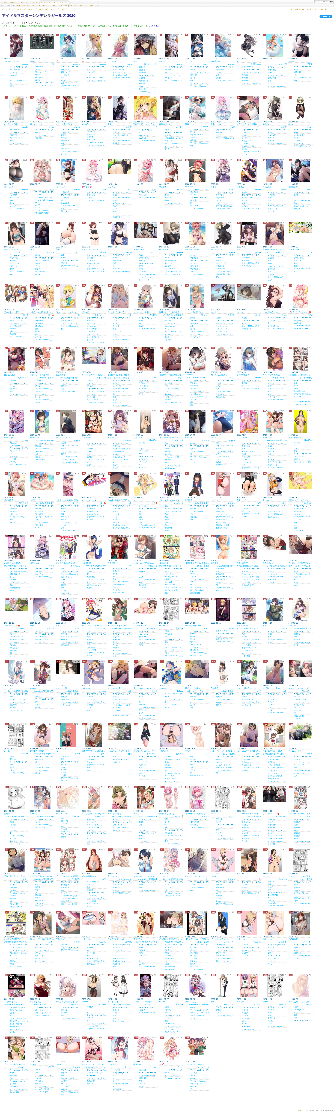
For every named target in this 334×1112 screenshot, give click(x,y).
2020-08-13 (216, 372)
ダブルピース (298, 531)
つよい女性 (168, 582)
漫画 (166, 443)
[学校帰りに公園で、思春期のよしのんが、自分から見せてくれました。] (120, 359)
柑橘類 (296, 266)
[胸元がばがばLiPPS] (197, 605)
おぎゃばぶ (34, 563)
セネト (258, 127)
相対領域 (297, 209)
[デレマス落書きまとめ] (120, 609)
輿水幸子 (297, 571)
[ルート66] (223, 292)
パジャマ (193, 702)
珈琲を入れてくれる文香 (169, 312)
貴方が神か (143, 89)
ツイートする (325, 16)
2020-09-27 (216, 874)
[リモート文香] (68, 667)
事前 (11, 391)
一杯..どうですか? (115, 814)
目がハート (91, 762)
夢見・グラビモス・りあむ (174, 656)
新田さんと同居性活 (12, 249)
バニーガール (143, 634)
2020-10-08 (86, 748)
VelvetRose (86, 124)
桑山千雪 (13, 334)
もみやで (245, 571)
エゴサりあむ (242, 437)
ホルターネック (40, 272)
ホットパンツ (14, 198)
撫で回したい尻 (170, 779)
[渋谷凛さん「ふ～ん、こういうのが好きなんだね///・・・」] (145, 735)
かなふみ (116, 587)
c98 (36, 885)
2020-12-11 (190, 686)
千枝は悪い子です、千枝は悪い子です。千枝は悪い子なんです (16, 876)
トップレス (143, 838)
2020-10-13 (61, 623)
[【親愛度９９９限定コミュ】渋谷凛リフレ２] (300, 359)
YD (53, 64)
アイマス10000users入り (18, 80)
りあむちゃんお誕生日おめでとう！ (94, 814)
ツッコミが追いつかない (250, 642)
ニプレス (193, 462)
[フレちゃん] (120, 45)
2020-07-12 (112, 623)
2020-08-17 (138, 686)
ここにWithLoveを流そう (70, 896)
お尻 (166, 770)
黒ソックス (298, 639)
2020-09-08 (138, 309)
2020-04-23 (190, 623)
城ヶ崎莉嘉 (39, 321)
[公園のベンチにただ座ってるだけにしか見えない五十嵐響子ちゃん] (171, 359)
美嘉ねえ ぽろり (192, 249)
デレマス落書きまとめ (117, 625)
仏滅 (243, 634)
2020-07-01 (190, 121)
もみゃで (163, 688)
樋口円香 (90, 258)
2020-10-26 (164, 748)
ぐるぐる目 (246, 656)
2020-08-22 (267, 560)
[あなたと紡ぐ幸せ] (16, 108)
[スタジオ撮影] (145, 229)
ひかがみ (38, 337)
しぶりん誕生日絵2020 (246, 688)
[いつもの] (249, 292)
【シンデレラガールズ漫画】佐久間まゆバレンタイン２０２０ (68, 876)
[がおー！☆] (145, 484)
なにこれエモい (66, 781)
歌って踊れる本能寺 (197, 590)
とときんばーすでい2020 (143, 563)
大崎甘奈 (13, 331)
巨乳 (11, 453)
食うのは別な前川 (248, 585)
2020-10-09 (9, 309)
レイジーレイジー (11, 61)
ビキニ (192, 770)
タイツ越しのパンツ (172, 269)
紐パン (167, 841)
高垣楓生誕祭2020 (171, 260)
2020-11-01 (86, 686)
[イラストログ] (145, 44)
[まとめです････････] (171, 547)
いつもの (240, 312)
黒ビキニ (64, 211)
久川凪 (244, 135)
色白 (295, 80)
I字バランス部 (143, 451)
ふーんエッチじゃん (223, 765)
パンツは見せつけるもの (121, 705)
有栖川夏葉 (272, 70)
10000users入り (144, 92)
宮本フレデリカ (15, 70)
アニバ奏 (188, 61)
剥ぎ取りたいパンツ (172, 397)
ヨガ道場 (205, 816)
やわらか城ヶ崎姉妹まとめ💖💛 (42, 312)
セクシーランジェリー (146, 277)
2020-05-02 (190, 874)
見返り (115, 206)
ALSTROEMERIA (16, 326)
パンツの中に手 (118, 331)
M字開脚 (219, 896)
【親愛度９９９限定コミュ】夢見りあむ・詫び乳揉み (197, 563)
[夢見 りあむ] (16, 421)
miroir (37, 202)
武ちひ (167, 525)
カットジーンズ (15, 206)
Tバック (64, 269)
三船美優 (64, 263)
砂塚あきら (65, 69)
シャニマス (267, 61)
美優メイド (241, 500)
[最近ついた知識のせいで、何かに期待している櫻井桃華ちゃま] (197, 669)
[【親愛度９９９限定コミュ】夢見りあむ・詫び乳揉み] (197, 547)
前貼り (192, 449)
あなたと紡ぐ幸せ (11, 124)
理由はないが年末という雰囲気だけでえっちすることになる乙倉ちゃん (275, 249)
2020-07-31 (190, 560)
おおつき (64, 823)
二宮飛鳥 (297, 833)
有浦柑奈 (116, 648)
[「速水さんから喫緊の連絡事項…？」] (68, 484)
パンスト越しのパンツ (172, 274)
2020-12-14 (164, 59)
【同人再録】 (195, 822)
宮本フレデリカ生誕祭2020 (96, 77)
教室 (269, 272)
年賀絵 (37, 707)
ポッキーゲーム (247, 588)
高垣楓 (167, 130)
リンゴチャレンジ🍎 (271, 814)
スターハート (100, 315)
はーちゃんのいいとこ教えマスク (277, 781)
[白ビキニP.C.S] (42, 481)
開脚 (36, 334)
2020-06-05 (267, 184)
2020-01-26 (267, 623)
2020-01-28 (138, 184)
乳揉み (296, 388)
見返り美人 (220, 394)
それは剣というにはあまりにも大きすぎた (19, 953)
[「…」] (249, 860)
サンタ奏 (163, 187)
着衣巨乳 (38, 138)
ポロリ (192, 263)
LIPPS (32, 61)
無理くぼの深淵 (273, 779)
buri (155, 378)
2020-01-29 (267, 811)
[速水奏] (223, 421)
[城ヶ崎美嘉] (16, 484)
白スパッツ (91, 331)
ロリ (295, 525)
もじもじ (193, 399)
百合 (114, 329)
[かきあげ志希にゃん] (275, 296)
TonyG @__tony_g (201, 189)
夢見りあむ (39, 132)
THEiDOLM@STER (42, 213)
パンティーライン (222, 457)
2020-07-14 (61, 59)
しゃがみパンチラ (119, 710)
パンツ (167, 391)
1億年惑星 (179, 440)
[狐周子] (171, 45)
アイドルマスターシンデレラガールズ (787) (20, 23)
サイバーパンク (299, 456)
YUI (62, 819)
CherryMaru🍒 (177, 816)
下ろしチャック (221, 329)
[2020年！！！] (42, 672)
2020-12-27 (293, 435)
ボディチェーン (144, 280)
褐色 (269, 394)
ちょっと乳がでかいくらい (199, 397)
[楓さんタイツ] (223, 233)
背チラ (218, 454)
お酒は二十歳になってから (174, 138)
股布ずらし (272, 269)
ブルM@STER (221, 465)
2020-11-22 (60, 811)
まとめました (242, 625)
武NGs (167, 531)
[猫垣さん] (275, 108)
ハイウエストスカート (121, 460)
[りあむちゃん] (223, 108)
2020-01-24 (112, 184)
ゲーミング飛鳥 (170, 585)
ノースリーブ (246, 705)
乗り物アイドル (221, 331)
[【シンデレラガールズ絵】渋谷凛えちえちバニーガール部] (223, 735)
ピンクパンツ (117, 402)
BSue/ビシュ (23, 628)
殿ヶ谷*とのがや (150, 64)
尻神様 (12, 200)
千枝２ (33, 625)
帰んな (12, 577)
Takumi (266, 876)
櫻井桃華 (116, 697)
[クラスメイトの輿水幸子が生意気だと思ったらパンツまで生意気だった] (300, 544)
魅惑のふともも (118, 203)
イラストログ (138, 61)
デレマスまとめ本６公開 (92, 625)
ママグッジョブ (195, 388)
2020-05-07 (216, 309)
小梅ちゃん (215, 500)
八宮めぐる (272, 73)
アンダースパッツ (93, 334)
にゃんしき (8, 187)
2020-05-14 (241, 247)
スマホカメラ (246, 266)
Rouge (291, 61)
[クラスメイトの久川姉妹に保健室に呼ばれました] (249, 108)
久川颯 (244, 132)
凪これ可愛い (221, 397)
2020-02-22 (35, 748)
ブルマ (218, 459)
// (237, 61)
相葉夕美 (13, 579)
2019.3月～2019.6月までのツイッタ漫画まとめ (171, 437)
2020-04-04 (86, 874)
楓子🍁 (51, 315)
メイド (89, 454)
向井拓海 (142, 443)
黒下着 (141, 266)
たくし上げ (143, 762)
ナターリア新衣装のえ (272, 375)
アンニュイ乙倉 (294, 751)
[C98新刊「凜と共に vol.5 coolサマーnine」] (42, 860)
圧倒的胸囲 (143, 585)
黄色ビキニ (220, 590)
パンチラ (90, 520)
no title (162, 625)
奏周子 (89, 465)
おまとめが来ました (12, 563)
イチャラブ (65, 887)
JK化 (11, 833)
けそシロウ (204, 252)
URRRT (77, 942)
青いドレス (246, 386)
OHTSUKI (64, 821)
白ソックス (91, 906)
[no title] (171, 609)
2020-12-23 (9, 560)
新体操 (141, 520)
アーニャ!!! (8, 688)
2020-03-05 (138, 748)
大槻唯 (192, 318)
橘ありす (116, 637)
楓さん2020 (164, 249)
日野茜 (296, 838)
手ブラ (141, 836)
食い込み (271, 211)
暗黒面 (167, 462)
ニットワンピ (221, 263)
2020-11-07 (241, 121)
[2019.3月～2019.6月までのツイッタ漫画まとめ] (171, 421)
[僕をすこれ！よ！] (42, 108)
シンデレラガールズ (17, 637)
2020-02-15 (61, 435)
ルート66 (215, 312)
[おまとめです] (249, 547)
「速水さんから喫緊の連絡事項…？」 (68, 500)
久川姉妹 (245, 143)
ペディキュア (246, 462)
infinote (77, 127)
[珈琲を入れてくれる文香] (171, 296)
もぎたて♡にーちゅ (90, 249)
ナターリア (39, 380)
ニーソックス (169, 776)
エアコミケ (143, 132)
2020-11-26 (112, 372)
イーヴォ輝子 (246, 645)
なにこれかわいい (196, 394)
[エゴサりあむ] (249, 421)
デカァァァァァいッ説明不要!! (303, 462)
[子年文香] (223, 672)
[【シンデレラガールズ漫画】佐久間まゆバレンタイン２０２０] (68, 860)
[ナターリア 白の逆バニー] (42, 359)
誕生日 (296, 528)
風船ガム (297, 459)
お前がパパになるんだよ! (121, 449)
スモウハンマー (273, 773)
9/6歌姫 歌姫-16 (47, 378)
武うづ (89, 655)
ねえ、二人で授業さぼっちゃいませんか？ (249, 751)
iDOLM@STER (15, 445)
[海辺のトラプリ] (275, 421)
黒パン (37, 958)
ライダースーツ (221, 326)
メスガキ (38, 953)
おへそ (192, 78)
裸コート (193, 454)
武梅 (166, 522)
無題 (264, 625)
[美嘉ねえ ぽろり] (197, 233)
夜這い (115, 511)
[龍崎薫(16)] (16, 798)
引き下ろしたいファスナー (225, 323)
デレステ (193, 195)
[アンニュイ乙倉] (300, 731)
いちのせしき (143, 386)
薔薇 (11, 83)
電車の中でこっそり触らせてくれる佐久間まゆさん (94, 751)
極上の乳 (193, 200)
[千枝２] (42, 609)
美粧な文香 (60, 375)
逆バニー (38, 386)
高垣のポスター (165, 124)
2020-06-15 (164, 247)
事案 (191, 582)
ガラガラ (219, 200)
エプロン (168, 887)
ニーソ (218, 893)
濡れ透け (13, 522)
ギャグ (167, 645)
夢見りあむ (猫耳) (166, 814)
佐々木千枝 (117, 509)
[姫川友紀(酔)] (16, 359)
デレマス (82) (59, 26)
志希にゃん (241, 249)
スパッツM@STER (93, 329)
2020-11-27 (164, 623)
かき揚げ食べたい (274, 326)
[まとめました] (249, 609)
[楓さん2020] (171, 233)
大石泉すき (272, 762)
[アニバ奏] (197, 45)
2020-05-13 (293, 184)
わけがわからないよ (249, 648)
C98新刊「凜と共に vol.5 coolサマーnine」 (42, 876)
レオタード (39, 765)
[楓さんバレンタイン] (68, 421)
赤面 (62, 528)
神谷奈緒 (271, 449)
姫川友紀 (85, 312)
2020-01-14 (35, 59)
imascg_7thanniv (171, 577)
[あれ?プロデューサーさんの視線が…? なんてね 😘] (145, 860)
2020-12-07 (164, 811)
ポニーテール (195, 334)
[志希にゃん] (249, 233)
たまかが (283, 628)
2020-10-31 (241, 184)
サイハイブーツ (92, 511)
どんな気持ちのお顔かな (18, 571)
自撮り (37, 457)
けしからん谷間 (195, 655)
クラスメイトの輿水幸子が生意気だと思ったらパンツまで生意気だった (300, 563)
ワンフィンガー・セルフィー (70, 522)
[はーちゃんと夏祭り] (145, 296)
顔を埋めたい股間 (248, 146)
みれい (284, 503)
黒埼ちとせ (91, 134)
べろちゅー (298, 397)
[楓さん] (300, 108)
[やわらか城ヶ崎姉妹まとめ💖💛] (42, 296)
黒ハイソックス (92, 400)
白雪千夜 (142, 78)
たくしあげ (194, 576)
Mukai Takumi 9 (294, 437)
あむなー (168, 653)
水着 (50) (117, 26)
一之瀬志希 (65, 192)
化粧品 (12, 86)
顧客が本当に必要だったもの (303, 394)
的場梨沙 (38, 947)
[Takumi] (275, 860)
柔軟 (36, 329)
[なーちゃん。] (42, 798)
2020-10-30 (138, 435)
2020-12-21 (9, 936)
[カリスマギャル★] (94, 479)
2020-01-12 (216, 686)
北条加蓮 (271, 451)
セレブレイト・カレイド (199, 83)
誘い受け (142, 704)
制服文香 (188, 500)
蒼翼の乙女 (293, 187)
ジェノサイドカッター (17, 947)
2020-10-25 (86, 435)
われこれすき (246, 653)
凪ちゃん (266, 500)
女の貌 (63, 525)
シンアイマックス (300, 404)
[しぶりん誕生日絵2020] (249, 672)
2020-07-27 (164, 121)
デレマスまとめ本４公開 (169, 500)
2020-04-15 (138, 623)
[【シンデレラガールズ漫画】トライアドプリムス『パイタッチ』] (300, 860)
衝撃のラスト (169, 460)
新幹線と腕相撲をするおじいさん (16, 566)
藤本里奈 (90, 639)
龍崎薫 (12, 822)
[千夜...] (120, 108)
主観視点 (13, 890)
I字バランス (39, 331)
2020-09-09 (138, 247)
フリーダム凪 (169, 650)
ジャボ (115, 138)
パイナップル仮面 (274, 765)
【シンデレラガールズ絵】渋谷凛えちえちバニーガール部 (223, 751)
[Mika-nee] (197, 171)
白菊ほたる (272, 697)
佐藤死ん (13, 961)
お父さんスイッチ (119, 457)
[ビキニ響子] (223, 547)
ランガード (168, 263)
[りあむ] (223, 171)
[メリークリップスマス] (68, 108)
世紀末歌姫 (168, 528)
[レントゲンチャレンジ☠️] (300, 668)
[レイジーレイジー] (16, 45)
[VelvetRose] (94, 108)
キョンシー (91, 699)
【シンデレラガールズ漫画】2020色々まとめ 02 (300, 814)
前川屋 (12, 964)
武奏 (62, 514)
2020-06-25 (216, 748)
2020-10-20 (9, 59)
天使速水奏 (86, 563)
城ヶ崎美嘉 (39, 67)
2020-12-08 (138, 560)
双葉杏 (167, 449)
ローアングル (246, 138)
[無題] (275, 609)
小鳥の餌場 (65, 593)
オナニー (271, 710)
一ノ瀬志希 (13, 72)
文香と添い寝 (268, 563)
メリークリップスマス (65, 124)
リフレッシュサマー (94, 263)
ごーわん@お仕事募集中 (173, 315)
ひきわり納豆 (307, 503)
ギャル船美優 (91, 901)
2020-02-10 (241, 435)
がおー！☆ (138, 500)
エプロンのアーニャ (167, 876)
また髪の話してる (248, 582)
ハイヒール (143, 272)
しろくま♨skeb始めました (198, 377)
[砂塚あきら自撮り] (42, 735)
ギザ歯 (63, 80)
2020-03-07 (35, 121)
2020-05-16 (216, 59)
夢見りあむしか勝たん (224, 206)
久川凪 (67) (71, 26)
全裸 (191, 460)
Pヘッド (64, 893)
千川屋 (12, 590)
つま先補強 (298, 140)
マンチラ (168, 400)
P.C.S (37, 528)
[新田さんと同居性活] (16, 233)
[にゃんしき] (16, 171)
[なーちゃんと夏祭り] (223, 359)
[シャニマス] (275, 45)
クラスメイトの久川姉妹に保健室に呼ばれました (249, 124)
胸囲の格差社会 (15, 588)
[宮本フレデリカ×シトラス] (145, 108)
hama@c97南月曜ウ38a (277, 440)
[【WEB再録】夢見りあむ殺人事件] (197, 798)
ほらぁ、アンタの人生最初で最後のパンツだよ (42, 939)
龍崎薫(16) (8, 814)
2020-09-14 (190, 748)
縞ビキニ (271, 203)
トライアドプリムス (275, 462)
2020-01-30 (216, 435)
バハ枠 (296, 198)
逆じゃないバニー (115, 876)
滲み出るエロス (170, 326)
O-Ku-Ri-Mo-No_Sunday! (44, 200)
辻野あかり (246, 825)
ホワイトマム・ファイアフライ (19, 950)
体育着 (218, 462)
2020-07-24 (267, 372)
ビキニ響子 (215, 563)
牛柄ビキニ (272, 900)
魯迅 (11, 585)
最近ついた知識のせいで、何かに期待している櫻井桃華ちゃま (197, 688)
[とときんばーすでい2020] (145, 547)
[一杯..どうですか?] (120, 798)
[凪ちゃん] (275, 484)
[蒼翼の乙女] (300, 171)
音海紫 (141, 86)
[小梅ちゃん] (223, 484)
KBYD (89, 645)
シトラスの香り (294, 249)
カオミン (179, 127)
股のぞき (116, 522)
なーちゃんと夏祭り (219, 375)
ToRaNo (76, 816)
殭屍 (88, 710)
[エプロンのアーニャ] (171, 860)
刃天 (259, 440)
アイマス (90, 198)
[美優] (68, 233)
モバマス (245, 885)
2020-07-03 (86, 372)
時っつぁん (13, 956)
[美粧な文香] (68, 359)
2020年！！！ (36, 688)
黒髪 (191, 405)
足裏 (140, 825)
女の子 (218, 135)
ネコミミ (271, 138)
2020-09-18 (164, 372)
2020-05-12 (61, 936)
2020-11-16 (9, 372)
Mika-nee (189, 187)
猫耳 (243, 203)
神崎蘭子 (245, 78)
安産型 (115, 200)
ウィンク (13, 656)
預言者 (167, 571)
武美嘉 (167, 520)
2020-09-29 (267, 59)
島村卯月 (38, 509)
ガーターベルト (247, 511)
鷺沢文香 (142, 261)
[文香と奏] (120, 547)
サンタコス (168, 198)
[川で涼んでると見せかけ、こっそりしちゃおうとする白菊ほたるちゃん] (275, 672)
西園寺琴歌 (215, 61)
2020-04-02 (35, 811)
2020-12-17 (164, 560)
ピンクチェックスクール (44, 517)
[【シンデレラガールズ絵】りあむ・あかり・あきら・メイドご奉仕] (249, 798)
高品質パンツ (246, 141)
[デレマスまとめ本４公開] (171, 484)
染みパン (142, 702)
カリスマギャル (92, 514)
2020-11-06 (190, 372)
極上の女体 (194, 206)
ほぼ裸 (37, 274)
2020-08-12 (86, 560)
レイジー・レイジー (17, 78)
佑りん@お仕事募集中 (45, 503)
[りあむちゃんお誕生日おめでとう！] (94, 798)
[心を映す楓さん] (249, 359)
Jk (36, 694)
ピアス (141, 143)
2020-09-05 (293, 748)
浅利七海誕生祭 (15, 574)
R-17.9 (270, 702)
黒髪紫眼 (116, 143)
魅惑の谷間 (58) (84, 26)
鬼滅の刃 (142, 67)
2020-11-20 (9, 498)
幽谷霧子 (245, 75)
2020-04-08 (190, 435)
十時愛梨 (142, 571)
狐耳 (166, 72)
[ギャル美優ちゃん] (94, 860)
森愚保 (167, 593)
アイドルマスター (248, 67)
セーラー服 (91, 397)
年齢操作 (13, 825)
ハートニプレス (40, 394)
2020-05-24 (138, 121)
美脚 (191, 514)
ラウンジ (33, 249)
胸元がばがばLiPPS (193, 625)
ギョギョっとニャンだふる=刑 (251, 577)
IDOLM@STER (273, 895)
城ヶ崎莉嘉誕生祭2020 (302, 509)
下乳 (62, 146)
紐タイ (296, 776)
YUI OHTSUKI (62, 814)
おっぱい (219, 78)
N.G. (130, 190)
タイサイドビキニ (222, 579)
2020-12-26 (61, 121)
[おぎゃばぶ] (42, 547)
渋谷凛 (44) (127, 26)
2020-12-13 (241, 560)
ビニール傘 (91, 394)
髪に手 (167, 337)
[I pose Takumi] (145, 421)
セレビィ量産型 (306, 378)
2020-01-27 (35, 184)
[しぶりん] (120, 166)
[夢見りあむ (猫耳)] (171, 798)
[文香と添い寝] (275, 543)
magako (25, 64)
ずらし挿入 (272, 274)
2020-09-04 (112, 309)
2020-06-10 (138, 498)
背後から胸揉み (118, 451)
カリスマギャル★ (89, 500)
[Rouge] (300, 45)
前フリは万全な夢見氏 (276, 776)
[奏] (120, 233)
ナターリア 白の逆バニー (40, 375)
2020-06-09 (241, 309)
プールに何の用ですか (194, 312)
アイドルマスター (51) (102, 26)
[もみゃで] (171, 672)
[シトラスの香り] (300, 227)
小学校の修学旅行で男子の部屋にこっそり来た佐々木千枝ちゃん (120, 500)
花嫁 (11, 140)
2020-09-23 (86, 121)
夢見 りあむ (9, 437)
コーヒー (168, 329)
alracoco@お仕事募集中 (122, 816)
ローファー (298, 645)
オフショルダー (299, 143)
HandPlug (153, 440)
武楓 (166, 517)
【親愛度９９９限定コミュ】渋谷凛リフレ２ (300, 375)
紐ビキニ (271, 83)
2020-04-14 (86, 184)
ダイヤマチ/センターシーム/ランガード (70, 459)
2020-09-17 (61, 184)
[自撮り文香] (42, 421)
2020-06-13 (35, 936)
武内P (63, 511)
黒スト (296, 138)
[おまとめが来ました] (16, 547)
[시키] (145, 359)
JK (295, 399)
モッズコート (272, 642)
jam (207, 754)
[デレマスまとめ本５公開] (68, 547)
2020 (187, 124)
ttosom (51, 189)
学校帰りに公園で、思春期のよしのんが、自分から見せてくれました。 (120, 375)
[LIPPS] (42, 41)
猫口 (62, 329)
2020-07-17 (293, 372)
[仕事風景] (197, 421)
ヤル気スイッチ (118, 454)
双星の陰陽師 (143, 81)
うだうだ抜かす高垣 (172, 590)
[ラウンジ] (42, 233)
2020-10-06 (164, 435)
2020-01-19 (190, 498)
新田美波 (13, 261)
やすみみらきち (151, 628)
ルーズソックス (92, 904)
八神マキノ (117, 446)
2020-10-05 (267, 121)
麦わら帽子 (117, 650)
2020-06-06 (267, 874)
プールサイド (195, 337)
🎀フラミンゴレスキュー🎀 (299, 312)
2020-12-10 (9, 623)
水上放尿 (271, 699)
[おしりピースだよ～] (145, 605)
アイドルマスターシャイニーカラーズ (251, 72)
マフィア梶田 (91, 650)
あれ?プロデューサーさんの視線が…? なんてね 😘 (145, 876)
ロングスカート (170, 323)
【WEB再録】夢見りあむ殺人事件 (197, 814)
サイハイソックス (171, 146)
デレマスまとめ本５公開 (66, 563)
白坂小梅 (219, 509)
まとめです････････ (167, 563)
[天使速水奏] (94, 547)
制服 (269, 261)
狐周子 (162, 61)
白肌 (191, 80)
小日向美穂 (39, 511)
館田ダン (153, 315)
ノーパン (142, 574)
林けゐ (51, 127)
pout (191, 890)
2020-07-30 (293, 498)
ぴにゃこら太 (272, 770)
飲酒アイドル (169, 141)
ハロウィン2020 (248, 198)
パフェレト (23, 252)
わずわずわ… (169, 574)
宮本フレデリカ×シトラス (144, 124)
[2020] (197, 108)
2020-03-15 (112, 874)
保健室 (115, 334)
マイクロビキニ (144, 459)
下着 (166, 890)
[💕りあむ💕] (94, 171)
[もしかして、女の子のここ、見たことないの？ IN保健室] (120, 296)
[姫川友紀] (94, 296)
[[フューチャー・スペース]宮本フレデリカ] (68, 296)
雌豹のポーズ (246, 329)
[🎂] (94, 45)
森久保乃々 (168, 454)
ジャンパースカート (301, 773)
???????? (189, 375)
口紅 (295, 75)
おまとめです (242, 563)
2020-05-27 (293, 247)
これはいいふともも (301, 206)
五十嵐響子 (168, 383)
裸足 (295, 263)
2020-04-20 (9, 686)
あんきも (231, 503)
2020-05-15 (293, 59)
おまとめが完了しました (273, 751)
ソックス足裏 (298, 135)
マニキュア (13, 75)
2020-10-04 (35, 560)
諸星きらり (168, 451)
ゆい (62, 826)
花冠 (62, 389)
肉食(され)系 (14, 904)
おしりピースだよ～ (141, 625)
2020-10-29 (61, 372)
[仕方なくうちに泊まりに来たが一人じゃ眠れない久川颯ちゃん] (197, 860)
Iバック (37, 397)
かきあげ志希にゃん (271, 312)
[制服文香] (197, 484)
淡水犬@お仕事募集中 (45, 816)
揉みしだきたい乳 (16, 841)
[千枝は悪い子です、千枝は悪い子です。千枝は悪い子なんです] (16, 860)
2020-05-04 (35, 874)
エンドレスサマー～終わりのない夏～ (94, 375)
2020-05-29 (164, 309)
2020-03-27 (138, 874)
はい (11, 827)
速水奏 (37, 69)
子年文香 (214, 688)
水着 (269, 81)
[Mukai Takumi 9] (300, 421)
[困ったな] (120, 421)
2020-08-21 (267, 309)
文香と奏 (111, 563)
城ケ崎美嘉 (194, 258)
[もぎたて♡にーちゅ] (94, 233)
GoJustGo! (65, 203)
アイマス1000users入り (43, 135)
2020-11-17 (86, 247)
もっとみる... (153, 26)
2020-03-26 (112, 811)
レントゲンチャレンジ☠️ (298, 688)
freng (26, 440)
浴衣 (62, 77)
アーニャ (168, 885)
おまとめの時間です (12, 939)
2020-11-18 (60, 498)
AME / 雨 (283, 64)
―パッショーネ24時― (172, 457)
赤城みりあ (143, 637)
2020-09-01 (112, 748)
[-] (42, 171)
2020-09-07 (190, 59)
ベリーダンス (272, 397)
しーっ (218, 636)
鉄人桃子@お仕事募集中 (122, 628)
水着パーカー (40, 460)
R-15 (295, 383)
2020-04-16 (293, 121)
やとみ (309, 754)
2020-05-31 (9, 121)
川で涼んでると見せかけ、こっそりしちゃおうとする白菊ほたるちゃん (275, 688)
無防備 (12, 269)
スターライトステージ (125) (15, 26)
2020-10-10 (138, 372)
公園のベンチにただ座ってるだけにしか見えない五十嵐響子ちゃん (171, 375)
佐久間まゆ (91, 759)
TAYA (104, 190)
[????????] (197, 359)
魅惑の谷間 (272, 78)
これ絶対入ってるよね (276, 266)
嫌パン (141, 768)
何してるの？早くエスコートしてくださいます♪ (120, 688)
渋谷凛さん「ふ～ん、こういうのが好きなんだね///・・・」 (145, 751)
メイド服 (13, 459)
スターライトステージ (43, 85)
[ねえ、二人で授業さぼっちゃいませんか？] (249, 735)
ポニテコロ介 (152, 754)
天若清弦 (142, 83)
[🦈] (68, 45)
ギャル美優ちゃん (89, 876)
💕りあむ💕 (87, 187)
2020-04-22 (35, 372)
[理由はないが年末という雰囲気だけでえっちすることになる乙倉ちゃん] (275, 233)
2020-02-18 (35, 247)
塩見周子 (38, 75)
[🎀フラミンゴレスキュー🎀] (300, 296)
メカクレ (168, 334)
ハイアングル (40, 961)
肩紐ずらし (117, 830)
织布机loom (256, 64)
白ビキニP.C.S (36, 500)
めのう (51, 566)
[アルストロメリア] (16, 293)
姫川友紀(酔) (9, 375)
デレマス (64, 383)
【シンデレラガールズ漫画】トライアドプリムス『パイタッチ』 (300, 876)
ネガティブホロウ (248, 650)
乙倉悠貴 (271, 258)
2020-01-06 (35, 686)
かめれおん (178, 503)
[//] (249, 45)
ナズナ (103, 440)
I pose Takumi (139, 437)
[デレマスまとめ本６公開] (94, 609)
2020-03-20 (267, 435)
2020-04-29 (112, 59)
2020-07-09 (138, 811)
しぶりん (111, 187)
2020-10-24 (164, 498)
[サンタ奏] (171, 171)
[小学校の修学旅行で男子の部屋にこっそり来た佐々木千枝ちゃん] (120, 484)
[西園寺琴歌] (223, 45)
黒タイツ (13, 203)
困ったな (111, 437)
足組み (296, 203)
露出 (114, 394)
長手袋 (167, 149)
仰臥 (217, 75)
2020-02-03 (216, 121)
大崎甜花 (13, 328)
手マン (89, 770)
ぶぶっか (50, 628)
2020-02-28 (241, 372)
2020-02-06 (9, 184)
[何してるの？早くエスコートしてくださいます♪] (120, 672)
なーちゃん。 (35, 814)
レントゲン (298, 719)
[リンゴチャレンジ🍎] (275, 794)
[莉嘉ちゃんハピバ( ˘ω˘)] (300, 480)
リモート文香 (61, 688)
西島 (130, 754)
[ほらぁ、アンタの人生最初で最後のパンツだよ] (42, 923)
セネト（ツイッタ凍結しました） (275, 252)
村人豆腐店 (127, 440)
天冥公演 (271, 140)
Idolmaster (65, 832)
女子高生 (142, 776)
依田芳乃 (90, 380)
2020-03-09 (112, 121)
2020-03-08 (293, 686)
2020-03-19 (216, 247)
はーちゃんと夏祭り (141, 312)
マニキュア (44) (140, 26)
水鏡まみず (152, 566)
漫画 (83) (48, 26)
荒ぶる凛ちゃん (299, 391)
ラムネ (141, 326)
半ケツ (37, 266)
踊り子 (270, 386)
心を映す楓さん (243, 375)
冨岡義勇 (142, 70)
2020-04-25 (112, 247)
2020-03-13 (190, 247)
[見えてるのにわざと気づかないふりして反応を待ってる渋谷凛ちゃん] (145, 669)
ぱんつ (244, 154)
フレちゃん (112, 61)
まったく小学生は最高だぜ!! (122, 528)
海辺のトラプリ (269, 437)
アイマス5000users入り (95, 145)
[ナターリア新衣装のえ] (275, 359)
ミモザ (89, 75)
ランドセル (117, 708)
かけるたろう (74, 503)
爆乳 (166, 824)
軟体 (140, 522)
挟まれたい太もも (222, 528)
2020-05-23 (61, 309)
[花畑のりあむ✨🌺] (16, 604)
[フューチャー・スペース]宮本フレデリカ (68, 312)
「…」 (239, 876)
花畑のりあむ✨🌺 (12, 625)
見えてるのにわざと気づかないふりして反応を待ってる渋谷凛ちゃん (145, 688)
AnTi (78, 252)
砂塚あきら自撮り (37, 751)
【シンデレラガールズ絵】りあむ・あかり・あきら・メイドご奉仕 (249, 814)
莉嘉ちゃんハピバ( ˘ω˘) (298, 500)
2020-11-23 (9, 811)
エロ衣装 (90, 705)
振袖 (36, 702)
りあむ (213, 187)
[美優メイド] (249, 484)
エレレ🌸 (257, 879)
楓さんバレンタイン (64, 437)
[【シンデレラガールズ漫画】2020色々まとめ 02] (300, 798)
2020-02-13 (241, 811)
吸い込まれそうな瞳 (120, 75)
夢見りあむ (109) (35, 26)
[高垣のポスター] (171, 108)
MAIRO (180, 64)
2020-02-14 (86, 59)
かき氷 (218, 386)
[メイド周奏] (94, 421)
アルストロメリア (11, 312)
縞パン (167, 762)
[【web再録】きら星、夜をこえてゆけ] (120, 731)
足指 (243, 449)
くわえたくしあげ (119, 391)
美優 (58, 249)
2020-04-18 (241, 59)
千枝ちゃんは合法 (41, 639)
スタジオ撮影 (138, 249)
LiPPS (63, 154)
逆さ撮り (245, 149)
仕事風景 (188, 437)
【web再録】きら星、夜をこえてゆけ (120, 751)
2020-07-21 (61, 247)
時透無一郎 (143, 73)
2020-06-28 (267, 686)
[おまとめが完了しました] (275, 735)
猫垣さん (266, 124)
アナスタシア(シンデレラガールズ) (19, 699)
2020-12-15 (241, 623)
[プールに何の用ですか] (197, 296)
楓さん (291, 124)
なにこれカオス (247, 574)
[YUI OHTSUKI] (68, 798)
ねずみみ (38, 704)
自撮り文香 (34, 437)
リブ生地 (271, 582)
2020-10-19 (216, 498)
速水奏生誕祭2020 (196, 135)
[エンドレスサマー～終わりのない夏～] (94, 355)
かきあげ (168, 340)
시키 (135, 375)
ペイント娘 (101, 378)
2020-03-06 (61, 874)
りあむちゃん (216, 124)
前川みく (245, 830)
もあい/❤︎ (179, 628)
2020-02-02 (9, 247)
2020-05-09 (138, 59)
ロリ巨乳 (13, 462)
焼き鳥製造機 (195, 593)
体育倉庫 (13, 898)
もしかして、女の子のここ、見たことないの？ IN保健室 (120, 312)
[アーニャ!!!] (16, 672)
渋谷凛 (115, 195)
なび (233, 127)
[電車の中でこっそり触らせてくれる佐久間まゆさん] (94, 735)
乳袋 (191, 402)
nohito (129, 566)
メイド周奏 (86, 437)
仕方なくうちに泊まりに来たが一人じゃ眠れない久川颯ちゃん (197, 876)
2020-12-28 (190, 184)
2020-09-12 (216, 184)
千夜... (110, 124)
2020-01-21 (112, 435)
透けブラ (13, 838)
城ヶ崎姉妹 (39, 326)
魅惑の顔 (193, 75)
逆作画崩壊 (194, 386)
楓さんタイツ (216, 249)
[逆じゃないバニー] (120, 857)
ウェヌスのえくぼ (145, 841)
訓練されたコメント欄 (224, 768)
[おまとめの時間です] (16, 923)
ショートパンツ (15, 263)
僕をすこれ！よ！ (37, 124)
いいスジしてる (92, 326)
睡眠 (11, 274)
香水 (295, 272)
